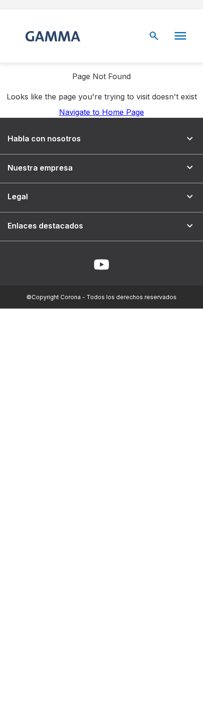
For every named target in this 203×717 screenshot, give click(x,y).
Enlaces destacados (101, 226)
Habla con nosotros (101, 138)
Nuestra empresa (101, 167)
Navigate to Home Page (101, 112)
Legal (101, 196)
